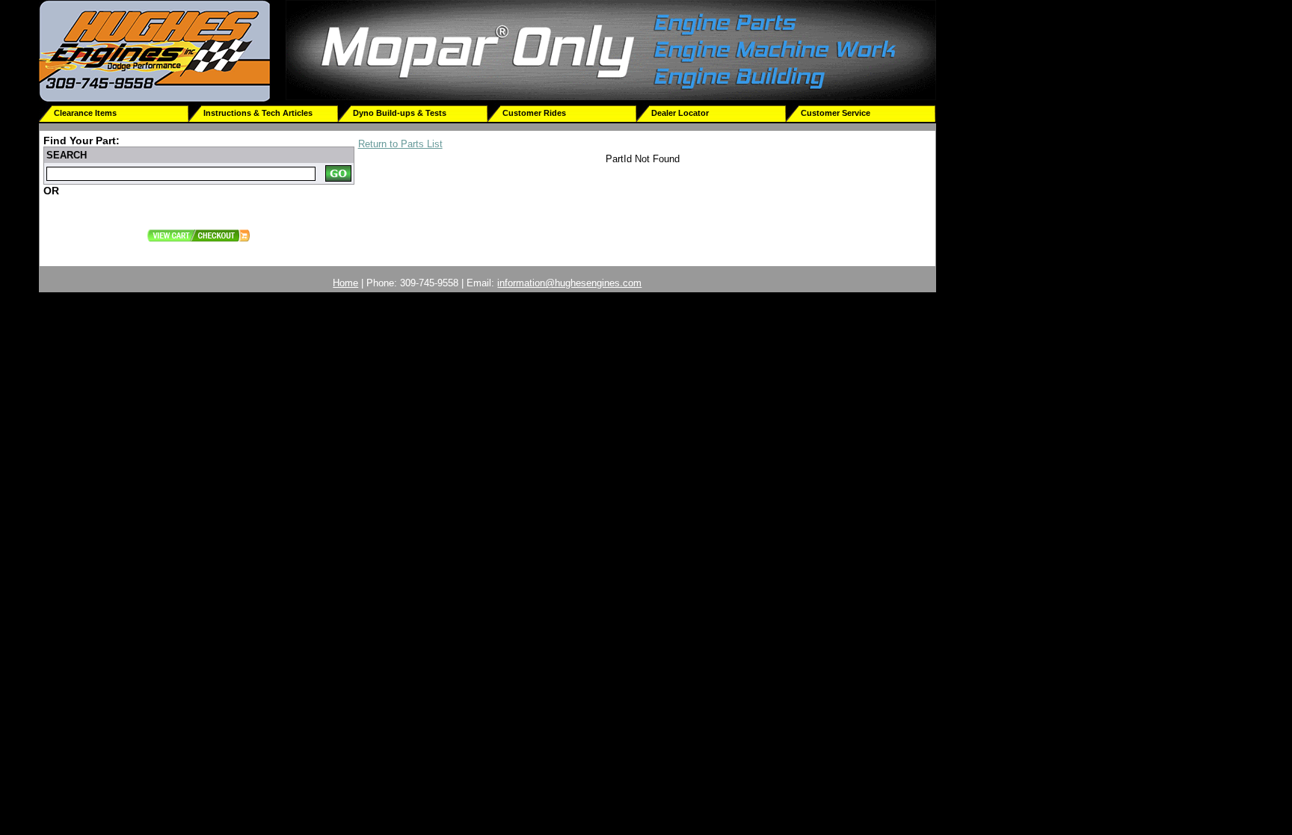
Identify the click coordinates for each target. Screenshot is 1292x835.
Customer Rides (534, 112)
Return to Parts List (400, 144)
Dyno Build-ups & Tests (399, 112)
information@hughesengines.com (569, 283)
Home (345, 283)
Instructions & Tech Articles (258, 112)
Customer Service (835, 112)
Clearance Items (85, 112)
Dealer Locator (680, 112)
